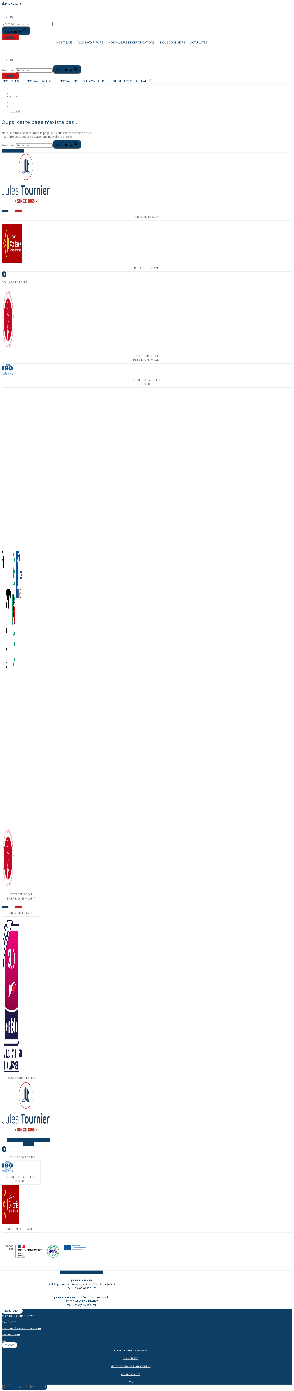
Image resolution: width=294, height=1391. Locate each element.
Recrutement (123, 81)
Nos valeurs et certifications (131, 42)
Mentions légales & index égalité (21, 1328)
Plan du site (9, 1321)
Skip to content (11, 3)
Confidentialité (11, 1334)
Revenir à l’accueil (13, 151)
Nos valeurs (69, 81)
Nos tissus (64, 42)
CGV (4, 1340)
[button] (10, 37)
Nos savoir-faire (90, 42)
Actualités (198, 42)
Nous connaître (172, 42)
